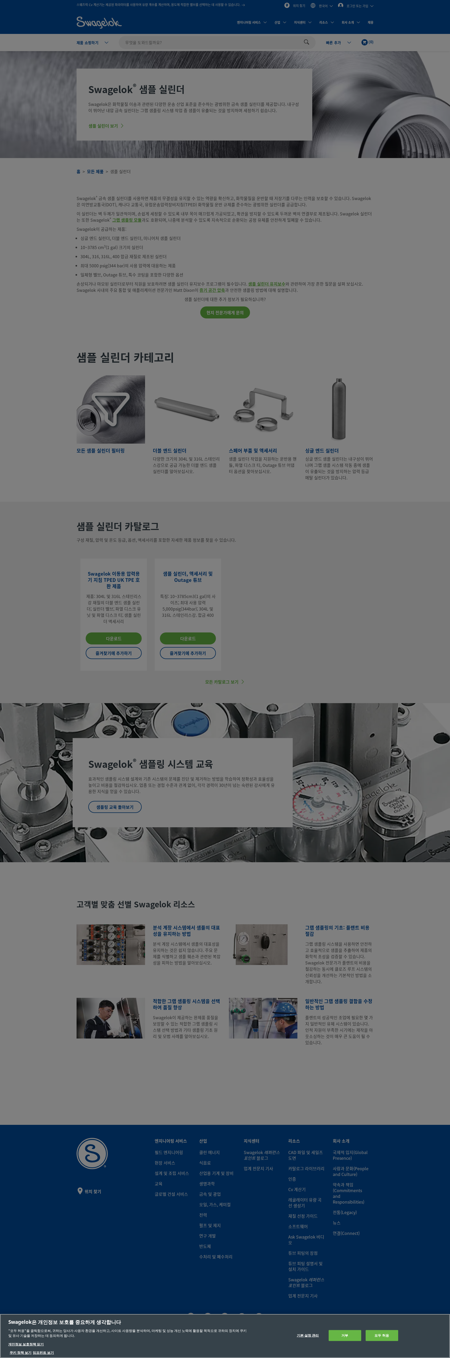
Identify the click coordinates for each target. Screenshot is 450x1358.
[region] (225, 1336)
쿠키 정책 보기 (21, 1352)
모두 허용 (381, 1335)
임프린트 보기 (43, 1352)
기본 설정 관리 (308, 1335)
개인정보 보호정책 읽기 (26, 1344)
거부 (344, 1335)
